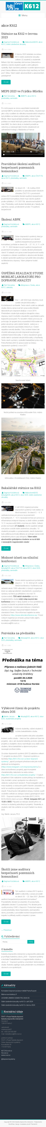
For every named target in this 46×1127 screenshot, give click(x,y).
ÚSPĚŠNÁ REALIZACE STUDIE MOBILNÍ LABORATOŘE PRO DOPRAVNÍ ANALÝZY (22, 276)
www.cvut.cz (5, 1055)
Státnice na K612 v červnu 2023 (19, 35)
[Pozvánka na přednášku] (7, 650)
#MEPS (24, 96)
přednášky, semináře (9, 98)
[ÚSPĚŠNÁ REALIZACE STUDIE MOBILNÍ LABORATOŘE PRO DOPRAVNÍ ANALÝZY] (7, 297)
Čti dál (6, 974)
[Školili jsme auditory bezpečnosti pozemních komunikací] (7, 891)
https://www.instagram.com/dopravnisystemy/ (20, 767)
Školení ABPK (11, 219)
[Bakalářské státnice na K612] (7, 507)
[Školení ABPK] (7, 236)
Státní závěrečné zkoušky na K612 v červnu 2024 (18, 1005)
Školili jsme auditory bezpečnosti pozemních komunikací (17, 872)
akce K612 (31, 96)
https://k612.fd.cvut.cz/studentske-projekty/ (18, 775)
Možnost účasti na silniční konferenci (19, 559)
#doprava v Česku (28, 285)
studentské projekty (13, 719)
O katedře (7, 949)
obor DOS (24, 495)
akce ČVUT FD (37, 176)
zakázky (9, 287)
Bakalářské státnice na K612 (21, 488)
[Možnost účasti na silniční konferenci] (7, 580)
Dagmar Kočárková (11, 42)
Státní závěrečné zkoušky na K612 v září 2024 (17, 1001)
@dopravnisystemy (8, 1059)
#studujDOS (5, 495)
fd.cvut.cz (4, 1053)
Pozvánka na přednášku (18, 633)
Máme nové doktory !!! (9, 994)
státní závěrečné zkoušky (16, 44)
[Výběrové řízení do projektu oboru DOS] (7, 728)
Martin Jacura (9, 716)
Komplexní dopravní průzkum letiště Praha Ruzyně (18, 991)
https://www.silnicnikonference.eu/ (24, 615)
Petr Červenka (9, 96)
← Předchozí (6, 930)
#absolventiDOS (31, 42)
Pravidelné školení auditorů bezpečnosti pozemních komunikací (20, 167)
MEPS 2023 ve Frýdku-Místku (22, 91)
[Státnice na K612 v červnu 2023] (7, 54)
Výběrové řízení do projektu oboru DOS (20, 710)
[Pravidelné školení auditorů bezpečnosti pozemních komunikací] (7, 188)
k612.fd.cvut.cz (6, 1051)
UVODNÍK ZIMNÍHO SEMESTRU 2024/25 (15, 998)
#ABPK (28, 176)
